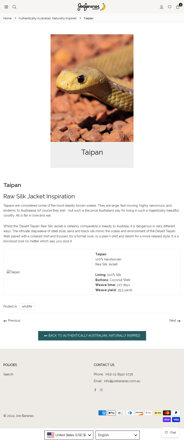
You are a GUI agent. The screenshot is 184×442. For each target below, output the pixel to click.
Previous (14, 320)
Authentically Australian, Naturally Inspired (47, 18)
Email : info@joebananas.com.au (117, 381)
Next (172, 320)
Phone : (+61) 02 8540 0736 (113, 374)
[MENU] (6, 6)
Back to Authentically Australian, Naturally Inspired (94, 335)
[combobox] (68, 435)
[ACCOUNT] (162, 6)
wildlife (27, 306)
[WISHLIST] (170, 6)
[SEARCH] (14, 6)
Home (7, 18)
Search (8, 374)
